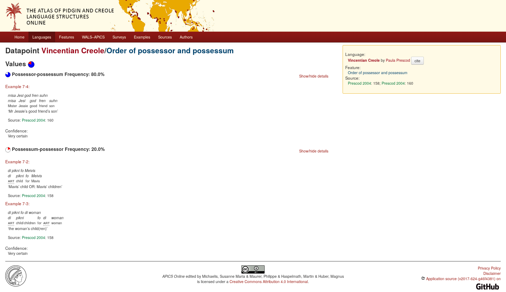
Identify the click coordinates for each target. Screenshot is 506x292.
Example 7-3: (17, 203)
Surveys (119, 37)
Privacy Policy (489, 268)
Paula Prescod (398, 60)
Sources (165, 37)
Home (19, 37)
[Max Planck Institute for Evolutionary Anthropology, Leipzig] (15, 275)
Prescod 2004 (33, 120)
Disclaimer (492, 273)
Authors (186, 37)
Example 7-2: (17, 161)
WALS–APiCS (93, 37)
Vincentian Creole (72, 50)
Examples (142, 37)
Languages (41, 37)
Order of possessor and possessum (170, 50)
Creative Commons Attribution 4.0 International (269, 281)
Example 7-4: (17, 86)
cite (417, 60)
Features (66, 37)
